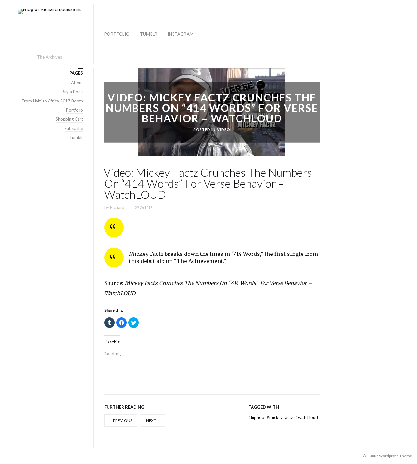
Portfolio (117, 34)
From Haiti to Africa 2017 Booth (52, 100)
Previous (122, 420)
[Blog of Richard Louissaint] (49, 31)
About (77, 82)
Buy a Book (72, 91)
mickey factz (280, 417)
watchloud (306, 417)
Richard (117, 207)
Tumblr (149, 34)
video (224, 129)
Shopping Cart (69, 119)
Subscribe (74, 128)
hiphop (256, 417)
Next (151, 420)
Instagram (181, 34)
